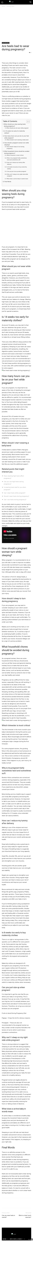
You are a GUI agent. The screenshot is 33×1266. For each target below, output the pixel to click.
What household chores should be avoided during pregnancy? (16, 152)
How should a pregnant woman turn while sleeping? (16, 143)
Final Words (7, 181)
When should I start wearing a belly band (17, 139)
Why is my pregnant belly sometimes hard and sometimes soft (17, 158)
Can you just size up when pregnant (16, 171)
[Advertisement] (16, 24)
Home (3, 6)
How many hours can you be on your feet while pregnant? (16, 137)
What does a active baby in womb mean (17, 178)
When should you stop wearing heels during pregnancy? (15, 125)
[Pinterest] (12, 56)
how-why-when (10, 6)
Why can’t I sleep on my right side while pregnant (17, 175)
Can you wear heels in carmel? (8, 1216)
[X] (8, 56)
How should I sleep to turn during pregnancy (15, 147)
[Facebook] (4, 56)
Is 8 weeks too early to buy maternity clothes (17, 167)
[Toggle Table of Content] (27, 121)
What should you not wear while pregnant (17, 128)
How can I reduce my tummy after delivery (16, 163)
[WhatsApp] (16, 56)
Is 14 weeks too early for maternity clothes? (14, 132)
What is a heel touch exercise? (25, 1216)
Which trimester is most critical (15, 155)
